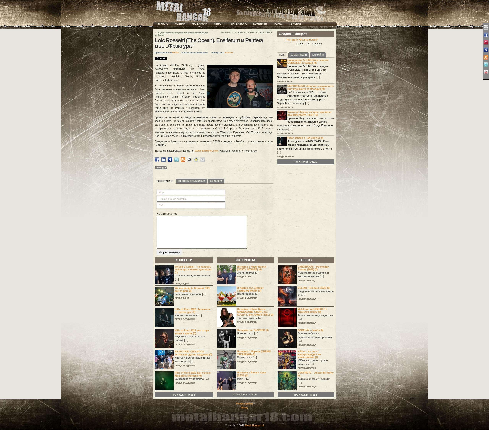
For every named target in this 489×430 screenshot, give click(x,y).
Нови (282, 55)
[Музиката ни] (486, 42)
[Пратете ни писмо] (486, 27)
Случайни (318, 55)
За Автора (216, 181)
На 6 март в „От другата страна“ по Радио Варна (246, 32)
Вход (244, 407)
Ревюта (219, 23)
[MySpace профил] (486, 50)
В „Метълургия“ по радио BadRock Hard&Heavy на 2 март (181, 34)
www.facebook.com (206, 150)
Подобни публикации (191, 181)
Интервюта (239, 23)
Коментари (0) (165, 181)
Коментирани (299, 55)
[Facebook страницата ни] (486, 35)
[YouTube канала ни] (486, 72)
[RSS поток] (486, 57)
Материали (199, 23)
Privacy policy (244, 403)
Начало (163, 23)
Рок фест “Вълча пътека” (302, 39)
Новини (180, 23)
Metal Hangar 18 (254, 425)
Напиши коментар (167, 213)
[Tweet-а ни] (486, 64)
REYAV (175, 52)
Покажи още (306, 161)
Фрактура (161, 167)
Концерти (260, 23)
